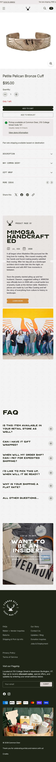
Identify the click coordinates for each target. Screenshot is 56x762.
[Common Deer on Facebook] (4, 694)
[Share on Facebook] (21, 194)
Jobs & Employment (39, 644)
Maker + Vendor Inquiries (13, 631)
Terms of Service (10, 657)
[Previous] (47, 182)
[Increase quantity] (16, 94)
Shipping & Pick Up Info (13, 639)
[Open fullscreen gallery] (51, 64)
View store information (18, 132)
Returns (6, 635)
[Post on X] (16, 194)
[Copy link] (33, 194)
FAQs (5, 626)
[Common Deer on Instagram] (9, 694)
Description (9, 154)
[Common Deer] (28, 8)
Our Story (35, 626)
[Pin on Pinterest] (27, 194)
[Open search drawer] (45, 8)
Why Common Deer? (11, 163)
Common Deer (14, 743)
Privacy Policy (9, 653)
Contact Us (35, 631)
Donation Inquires (38, 639)
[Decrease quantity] (5, 94)
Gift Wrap (8, 172)
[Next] (51, 182)
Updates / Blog (37, 635)
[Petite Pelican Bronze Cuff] (28, 40)
